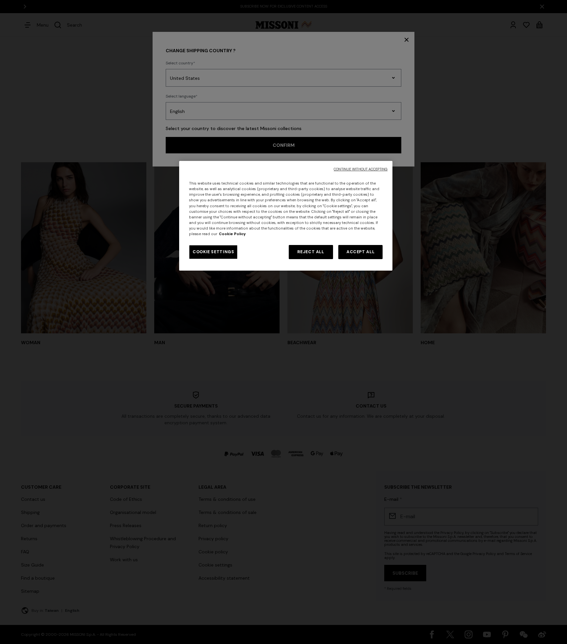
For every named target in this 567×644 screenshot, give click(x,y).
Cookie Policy (232, 234)
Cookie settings (213, 252)
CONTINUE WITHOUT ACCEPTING (361, 169)
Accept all (360, 252)
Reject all (310, 252)
